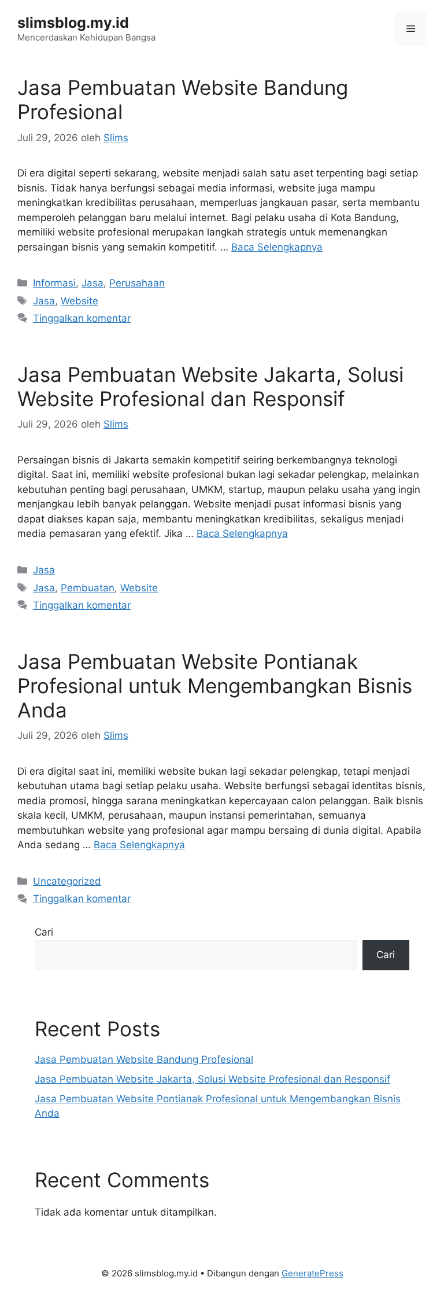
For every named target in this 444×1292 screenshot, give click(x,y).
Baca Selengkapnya (277, 247)
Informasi (54, 283)
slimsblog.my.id (73, 22)
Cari (44, 932)
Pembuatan (87, 588)
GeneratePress (312, 1273)
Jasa (92, 283)
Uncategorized (67, 881)
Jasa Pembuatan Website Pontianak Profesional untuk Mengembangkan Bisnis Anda (214, 685)
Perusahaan (137, 283)
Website (79, 301)
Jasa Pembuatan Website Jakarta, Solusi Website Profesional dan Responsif (210, 386)
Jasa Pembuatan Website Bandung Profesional (144, 1059)
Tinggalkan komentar (82, 318)
